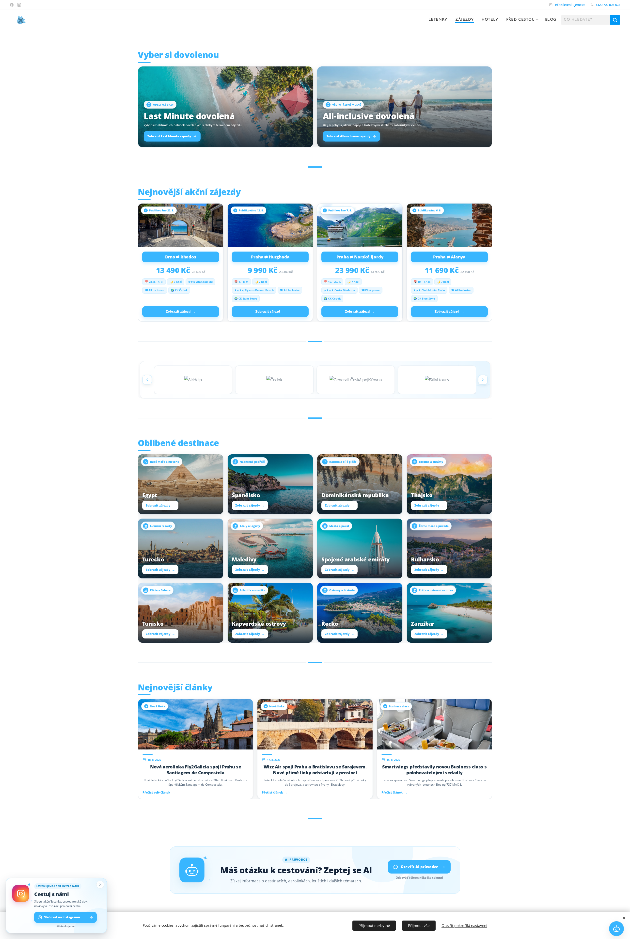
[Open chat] (616, 928)
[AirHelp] (437, 380)
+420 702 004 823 (608, 4)
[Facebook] (12, 5)
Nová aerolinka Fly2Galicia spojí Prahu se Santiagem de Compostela (195, 770)
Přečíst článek (275, 793)
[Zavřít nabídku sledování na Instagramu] (100, 885)
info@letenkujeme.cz (569, 4)
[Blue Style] (274, 380)
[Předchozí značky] (147, 379)
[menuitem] (439, 20)
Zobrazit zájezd (180, 311)
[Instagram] (19, 5)
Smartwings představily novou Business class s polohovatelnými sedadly (434, 770)
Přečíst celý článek (158, 793)
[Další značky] (483, 379)
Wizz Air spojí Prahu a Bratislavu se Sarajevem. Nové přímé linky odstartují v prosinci (315, 770)
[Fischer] (193, 380)
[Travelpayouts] (355, 380)
